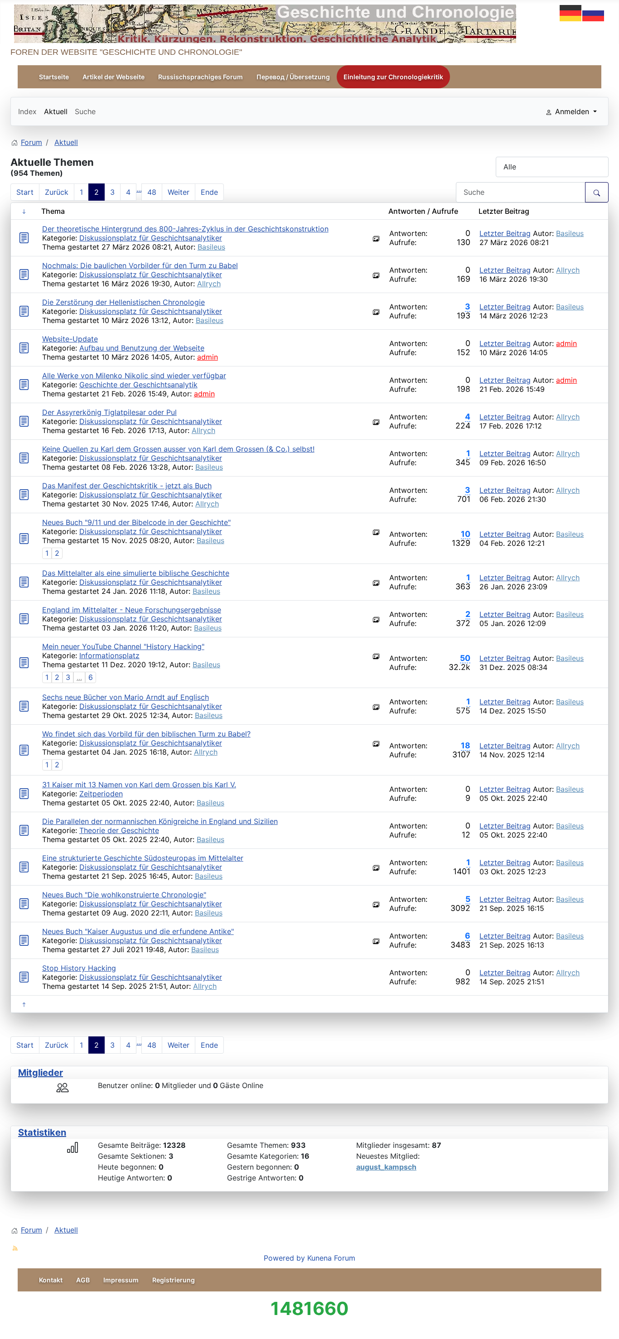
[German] (571, 12)
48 (151, 192)
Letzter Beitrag (505, 233)
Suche (85, 111)
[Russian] (593, 12)
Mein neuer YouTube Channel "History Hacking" (123, 646)
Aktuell (56, 111)
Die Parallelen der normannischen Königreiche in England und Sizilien (160, 821)
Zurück (56, 192)
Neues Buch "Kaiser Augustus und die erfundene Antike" (138, 931)
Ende (209, 192)
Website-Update (70, 338)
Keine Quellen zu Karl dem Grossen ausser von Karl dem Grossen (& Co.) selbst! (178, 448)
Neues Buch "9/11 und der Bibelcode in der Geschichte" (136, 522)
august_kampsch (386, 1166)
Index (27, 111)
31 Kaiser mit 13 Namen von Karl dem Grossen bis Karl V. (139, 784)
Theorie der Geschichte (119, 830)
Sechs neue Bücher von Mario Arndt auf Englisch (125, 697)
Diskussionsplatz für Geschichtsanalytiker (150, 237)
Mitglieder (40, 1072)
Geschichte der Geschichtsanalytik (138, 384)
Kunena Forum (331, 1257)
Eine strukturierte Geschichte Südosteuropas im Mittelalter (142, 857)
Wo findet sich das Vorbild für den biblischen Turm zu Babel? (146, 733)
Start (25, 192)
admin (207, 356)
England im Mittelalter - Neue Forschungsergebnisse (131, 609)
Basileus (211, 246)
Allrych (209, 283)
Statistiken (42, 1132)
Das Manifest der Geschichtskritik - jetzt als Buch (127, 485)
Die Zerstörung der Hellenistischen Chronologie (123, 302)
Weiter (178, 192)
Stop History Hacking (79, 968)
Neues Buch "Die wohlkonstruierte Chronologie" (124, 894)
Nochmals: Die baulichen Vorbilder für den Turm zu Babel (140, 265)
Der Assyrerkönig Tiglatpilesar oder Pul (109, 412)
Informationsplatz (109, 655)
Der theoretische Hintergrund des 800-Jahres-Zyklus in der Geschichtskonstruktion (185, 228)
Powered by (284, 1257)
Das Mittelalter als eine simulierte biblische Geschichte (135, 573)
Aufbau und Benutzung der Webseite (141, 347)
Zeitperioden (101, 793)
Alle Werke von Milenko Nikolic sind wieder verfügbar (134, 375)
